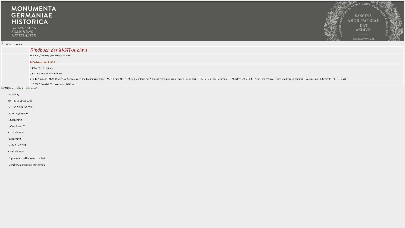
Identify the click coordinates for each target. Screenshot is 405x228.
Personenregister (58, 55)
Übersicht (44, 55)
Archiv (18, 44)
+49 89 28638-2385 (22, 100)
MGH (9, 44)
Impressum (27, 165)
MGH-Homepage (27, 158)
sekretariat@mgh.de (18, 113)
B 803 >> (70, 55)
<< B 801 (34, 55)
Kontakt (41, 158)
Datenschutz (39, 165)
